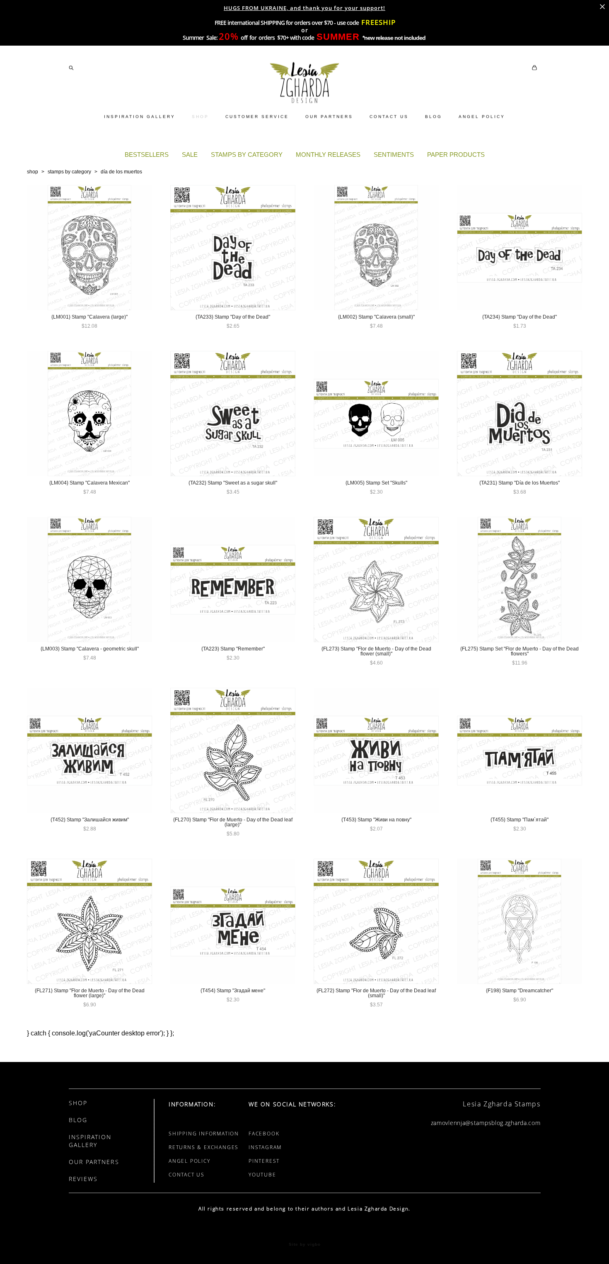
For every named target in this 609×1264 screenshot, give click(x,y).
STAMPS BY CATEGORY (247, 154)
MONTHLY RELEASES (328, 154)
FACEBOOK (264, 1133)
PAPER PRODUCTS (456, 154)
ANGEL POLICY (482, 116)
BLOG (433, 116)
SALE (190, 154)
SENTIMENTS (394, 154)
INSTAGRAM (265, 1147)
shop (32, 172)
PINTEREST (264, 1160)
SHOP (200, 116)
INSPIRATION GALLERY (139, 116)
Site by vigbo (305, 1244)
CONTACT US (389, 116)
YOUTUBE (262, 1174)
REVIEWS (83, 1179)
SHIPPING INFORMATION (204, 1133)
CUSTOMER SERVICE (257, 116)
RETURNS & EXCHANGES (204, 1147)
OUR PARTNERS (329, 116)
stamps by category (69, 172)
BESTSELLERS (147, 154)
